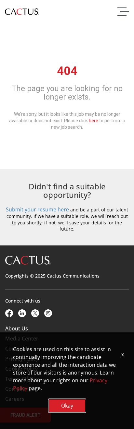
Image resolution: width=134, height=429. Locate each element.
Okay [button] (67, 405)
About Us (16, 328)
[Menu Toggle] (122, 11)
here (93, 120)
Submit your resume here (37, 209)
